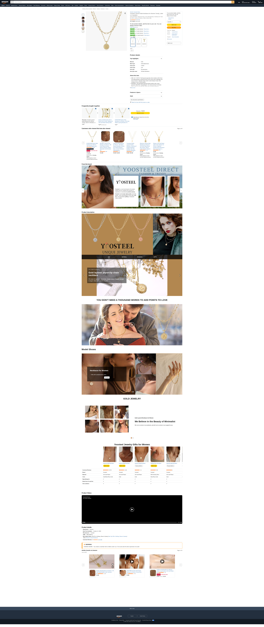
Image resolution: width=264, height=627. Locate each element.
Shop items (146, 29)
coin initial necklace (87, 498)
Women (94, 8)
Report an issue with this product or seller (141, 102)
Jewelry (98, 8)
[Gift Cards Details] (70, 5)
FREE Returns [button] (133, 27)
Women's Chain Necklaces (92, 537)
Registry (81, 5)
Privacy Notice (122, 620)
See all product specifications (137, 99)
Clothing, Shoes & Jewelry (87, 8)
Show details (135, 119)
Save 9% (132, 33)
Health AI (8, 5)
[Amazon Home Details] (95, 5)
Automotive (107, 5)
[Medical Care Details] (17, 5)
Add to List (170, 43)
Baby (112, 5)
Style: (131, 48)
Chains (107, 8)
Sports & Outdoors (129, 5)
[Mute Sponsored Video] (113, 567)
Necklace (107, 377)
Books (62, 5)
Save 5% (132, 29)
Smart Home (137, 5)
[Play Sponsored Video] (132, 561)
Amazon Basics (22, 5)
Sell (72, 5)
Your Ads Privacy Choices (147, 620)
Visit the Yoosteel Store (135, 12)
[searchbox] (122, 2)
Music (85, 5)
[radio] (83, 15)
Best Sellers (29, 5)
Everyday (158, 5)
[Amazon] (5, 2)
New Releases (36, 5)
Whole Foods (50, 5)
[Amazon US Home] (119, 616)
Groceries (43, 5)
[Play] (83, 522)
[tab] (109, 257)
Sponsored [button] (83, 552)
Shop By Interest (145, 5)
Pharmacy (152, 5)
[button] (3, 5)
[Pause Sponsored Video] (113, 564)
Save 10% (132, 35)
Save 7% (132, 31)
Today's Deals (57, 5)
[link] (106, 113)
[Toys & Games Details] (103, 5)
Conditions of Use (114, 620)
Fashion (76, 5)
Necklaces (103, 8)
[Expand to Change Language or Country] (135, 616)
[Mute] (181, 522)
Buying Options (139, 465)
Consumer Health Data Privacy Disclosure (133, 620)
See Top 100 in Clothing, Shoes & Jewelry (118, 536)
